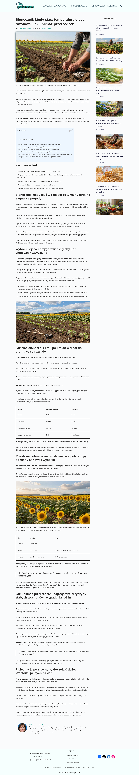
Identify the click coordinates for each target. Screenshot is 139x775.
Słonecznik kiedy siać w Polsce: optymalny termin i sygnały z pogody (39, 144)
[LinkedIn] (108, 756)
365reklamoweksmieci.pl (67, 772)
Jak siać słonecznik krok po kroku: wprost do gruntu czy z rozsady (38, 149)
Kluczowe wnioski (27, 139)
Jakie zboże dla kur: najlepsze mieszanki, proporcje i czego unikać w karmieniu (108, 123)
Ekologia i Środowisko (54, 6)
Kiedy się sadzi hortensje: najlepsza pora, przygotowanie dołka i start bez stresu (108, 90)
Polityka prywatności (57, 767)
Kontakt (78, 767)
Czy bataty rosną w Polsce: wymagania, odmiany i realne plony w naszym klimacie (109, 28)
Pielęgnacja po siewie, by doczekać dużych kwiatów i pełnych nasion (39, 157)
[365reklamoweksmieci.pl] (25, 6)
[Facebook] (99, 756)
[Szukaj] (121, 6)
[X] (104, 756)
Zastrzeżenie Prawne (69, 767)
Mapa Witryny (86, 767)
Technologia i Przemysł (104, 6)
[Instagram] (113, 756)
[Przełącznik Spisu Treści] (70, 130)
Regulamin (47, 767)
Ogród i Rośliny (79, 6)
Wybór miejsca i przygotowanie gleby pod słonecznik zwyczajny (38, 147)
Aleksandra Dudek (25, 28)
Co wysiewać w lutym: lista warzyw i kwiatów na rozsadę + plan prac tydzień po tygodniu (109, 189)
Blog (93, 767)
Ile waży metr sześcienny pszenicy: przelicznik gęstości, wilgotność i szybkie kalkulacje (109, 156)
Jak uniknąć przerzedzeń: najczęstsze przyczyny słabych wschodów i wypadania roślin (45, 154)
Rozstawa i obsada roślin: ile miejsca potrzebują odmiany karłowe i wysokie (41, 152)
